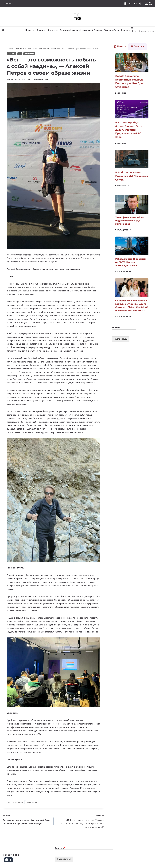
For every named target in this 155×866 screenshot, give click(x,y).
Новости (29, 30)
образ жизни (32, 802)
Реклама (8, 3)
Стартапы (53, 30)
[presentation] (131, 62)
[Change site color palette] (8, 859)
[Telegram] (130, 3)
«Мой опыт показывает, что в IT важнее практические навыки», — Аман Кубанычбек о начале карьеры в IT (82, 821)
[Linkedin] (140, 3)
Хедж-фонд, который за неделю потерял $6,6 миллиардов (129, 220)
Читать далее (123, 230)
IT (19, 53)
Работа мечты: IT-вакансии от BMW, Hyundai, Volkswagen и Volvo (131, 262)
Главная (10, 49)
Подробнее (122, 93)
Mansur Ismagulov (13, 79)
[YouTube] (135, 3)
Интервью (29, 53)
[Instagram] (125, 3)
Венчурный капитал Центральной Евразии (81, 30)
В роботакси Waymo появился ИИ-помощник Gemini (131, 176)
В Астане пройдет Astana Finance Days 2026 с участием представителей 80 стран (128, 129)
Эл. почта (117, 327)
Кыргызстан (18, 802)
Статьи (18, 49)
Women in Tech (111, 30)
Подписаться (121, 339)
